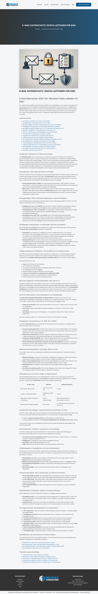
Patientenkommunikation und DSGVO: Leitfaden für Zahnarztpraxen (40, 560)
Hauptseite (39, 4)
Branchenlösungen (65, 4)
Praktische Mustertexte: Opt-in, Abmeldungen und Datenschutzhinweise (41, 144)
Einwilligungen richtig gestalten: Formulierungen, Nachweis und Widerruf (41, 126)
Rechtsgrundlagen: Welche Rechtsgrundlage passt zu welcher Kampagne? (42, 125)
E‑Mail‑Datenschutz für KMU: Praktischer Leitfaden (36, 555)
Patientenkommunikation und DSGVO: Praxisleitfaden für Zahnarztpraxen (42, 562)
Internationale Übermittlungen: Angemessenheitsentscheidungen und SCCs (42, 139)
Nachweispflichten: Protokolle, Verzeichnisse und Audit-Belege (39, 141)
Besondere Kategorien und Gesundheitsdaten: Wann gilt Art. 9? (39, 130)
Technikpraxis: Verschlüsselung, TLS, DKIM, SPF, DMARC (37, 134)
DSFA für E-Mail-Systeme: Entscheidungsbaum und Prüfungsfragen (40, 132)
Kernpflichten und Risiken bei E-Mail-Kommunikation (36, 121)
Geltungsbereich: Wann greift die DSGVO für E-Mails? (36, 123)
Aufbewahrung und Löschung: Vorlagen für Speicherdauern (38, 137)
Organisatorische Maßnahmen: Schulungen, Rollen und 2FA (38, 135)
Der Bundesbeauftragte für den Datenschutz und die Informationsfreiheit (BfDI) (43, 546)
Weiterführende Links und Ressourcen (32, 150)
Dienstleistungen (55, 4)
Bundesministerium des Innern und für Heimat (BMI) (36, 548)
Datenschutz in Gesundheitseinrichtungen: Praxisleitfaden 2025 (39, 556)
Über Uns (46, 4)
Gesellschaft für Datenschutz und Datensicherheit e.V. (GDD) (39, 542)
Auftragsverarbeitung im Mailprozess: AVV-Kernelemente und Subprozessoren (43, 128)
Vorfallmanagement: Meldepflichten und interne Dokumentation (39, 143)
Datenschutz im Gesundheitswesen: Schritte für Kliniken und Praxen (40, 558)
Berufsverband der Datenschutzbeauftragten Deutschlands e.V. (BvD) (41, 544)
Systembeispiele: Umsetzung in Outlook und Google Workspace (39, 146)
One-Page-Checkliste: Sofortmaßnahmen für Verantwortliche (39, 148)
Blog (73, 4)
